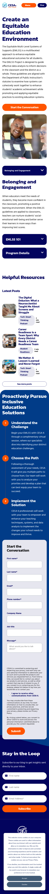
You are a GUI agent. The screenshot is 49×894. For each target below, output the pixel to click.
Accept (24, 878)
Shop (42, 5)
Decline (24, 884)
